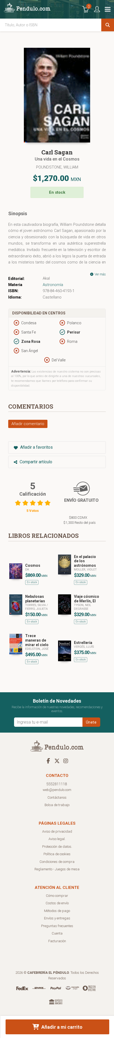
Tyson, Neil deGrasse (82, 607)
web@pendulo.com (57, 790)
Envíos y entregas (57, 918)
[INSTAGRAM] (66, 761)
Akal (46, 278)
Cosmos (32, 565)
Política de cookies (57, 854)
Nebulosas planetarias (35, 598)
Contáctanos (57, 797)
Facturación (57, 941)
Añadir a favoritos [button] (36, 447)
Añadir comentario (27, 423)
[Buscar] (107, 25)
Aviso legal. (57, 839)
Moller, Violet (85, 569)
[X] (57, 761)
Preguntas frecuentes (57, 926)
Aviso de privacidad (57, 831)
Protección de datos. (57, 847)
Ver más (100, 274)
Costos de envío (57, 903)
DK (27, 569)
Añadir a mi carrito (61, 1027)
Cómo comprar (57, 896)
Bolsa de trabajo (57, 805)
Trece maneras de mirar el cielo (37, 640)
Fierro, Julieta (36, 609)
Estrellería (83, 643)
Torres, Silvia (36, 605)
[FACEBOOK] (48, 761)
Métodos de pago (57, 911)
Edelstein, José (37, 649)
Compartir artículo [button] (35, 461)
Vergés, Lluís (84, 646)
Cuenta (57, 933)
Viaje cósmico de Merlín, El (86, 598)
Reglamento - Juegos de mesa (57, 869)
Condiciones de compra (57, 862)
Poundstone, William (57, 167)
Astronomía (53, 284)
